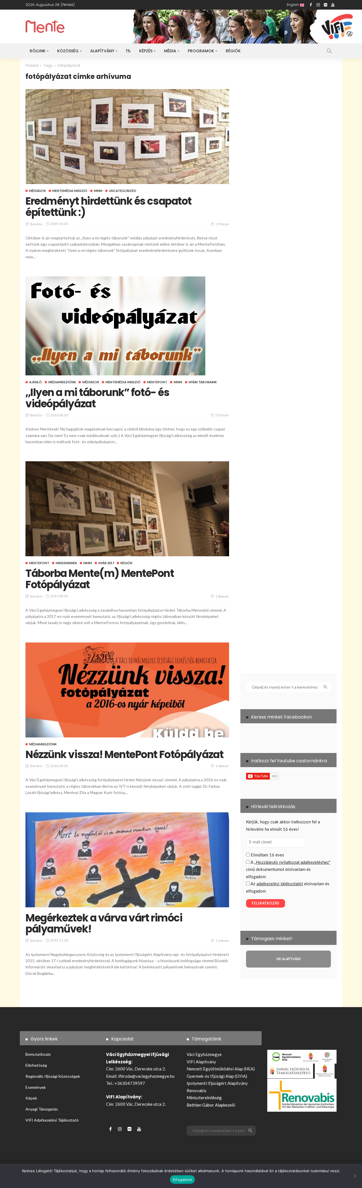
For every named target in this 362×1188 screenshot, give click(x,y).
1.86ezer (222, 596)
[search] (329, 51)
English (293, 4)
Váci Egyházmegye (204, 1054)
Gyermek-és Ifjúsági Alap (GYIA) (217, 1076)
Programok (201, 51)
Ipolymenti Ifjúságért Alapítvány (217, 1083)
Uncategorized (122, 190)
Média (170, 51)
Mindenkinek (66, 562)
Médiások (37, 190)
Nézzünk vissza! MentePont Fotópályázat (124, 754)
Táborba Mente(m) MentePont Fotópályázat (99, 579)
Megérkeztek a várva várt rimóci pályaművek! (103, 923)
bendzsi (36, 224)
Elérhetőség (36, 1065)
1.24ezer (222, 940)
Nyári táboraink (203, 382)
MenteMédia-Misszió (69, 190)
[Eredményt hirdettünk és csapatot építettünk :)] (127, 136)
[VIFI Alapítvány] (288, 959)
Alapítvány (102, 51)
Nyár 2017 (106, 562)
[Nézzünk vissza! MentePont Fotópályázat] (127, 689)
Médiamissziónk (62, 382)
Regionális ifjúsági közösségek (52, 1076)
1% (128, 51)
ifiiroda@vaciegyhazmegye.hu (146, 1076)
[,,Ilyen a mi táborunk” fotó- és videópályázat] (115, 325)
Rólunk (38, 51)
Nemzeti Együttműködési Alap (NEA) (221, 1068)
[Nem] (355, 1176)
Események (35, 1087)
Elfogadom (182, 1179)
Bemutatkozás (38, 1054)
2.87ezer (222, 415)
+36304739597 (130, 1083)
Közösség (68, 51)
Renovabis (196, 1090)
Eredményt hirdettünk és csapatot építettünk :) (108, 207)
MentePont (157, 382)
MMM (98, 190)
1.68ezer (222, 766)
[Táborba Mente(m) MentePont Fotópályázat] (127, 508)
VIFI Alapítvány (201, 1061)
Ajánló (35, 382)
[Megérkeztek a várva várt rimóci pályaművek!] (127, 859)
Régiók (233, 51)
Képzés (145, 51)
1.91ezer (222, 224)
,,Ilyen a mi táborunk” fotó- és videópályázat (97, 398)
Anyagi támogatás (41, 1109)
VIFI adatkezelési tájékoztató (52, 1120)
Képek (31, 1098)
